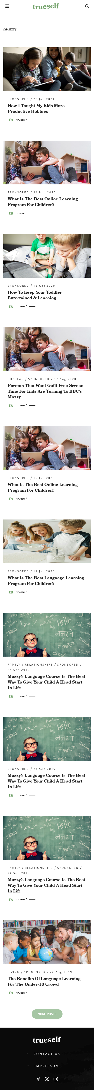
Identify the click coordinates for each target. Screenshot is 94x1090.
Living (14, 972)
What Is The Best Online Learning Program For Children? (43, 202)
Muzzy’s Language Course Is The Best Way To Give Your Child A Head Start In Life (46, 682)
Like (38, 1079)
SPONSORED (18, 99)
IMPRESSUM (47, 1066)
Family (14, 664)
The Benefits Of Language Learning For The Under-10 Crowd (44, 982)
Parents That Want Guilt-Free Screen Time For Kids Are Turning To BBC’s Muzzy (46, 391)
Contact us (47, 1054)
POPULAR (16, 379)
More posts (47, 1014)
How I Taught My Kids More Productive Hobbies (36, 109)
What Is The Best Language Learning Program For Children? (46, 581)
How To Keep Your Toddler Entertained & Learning (35, 295)
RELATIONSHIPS (39, 664)
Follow (47, 1079)
